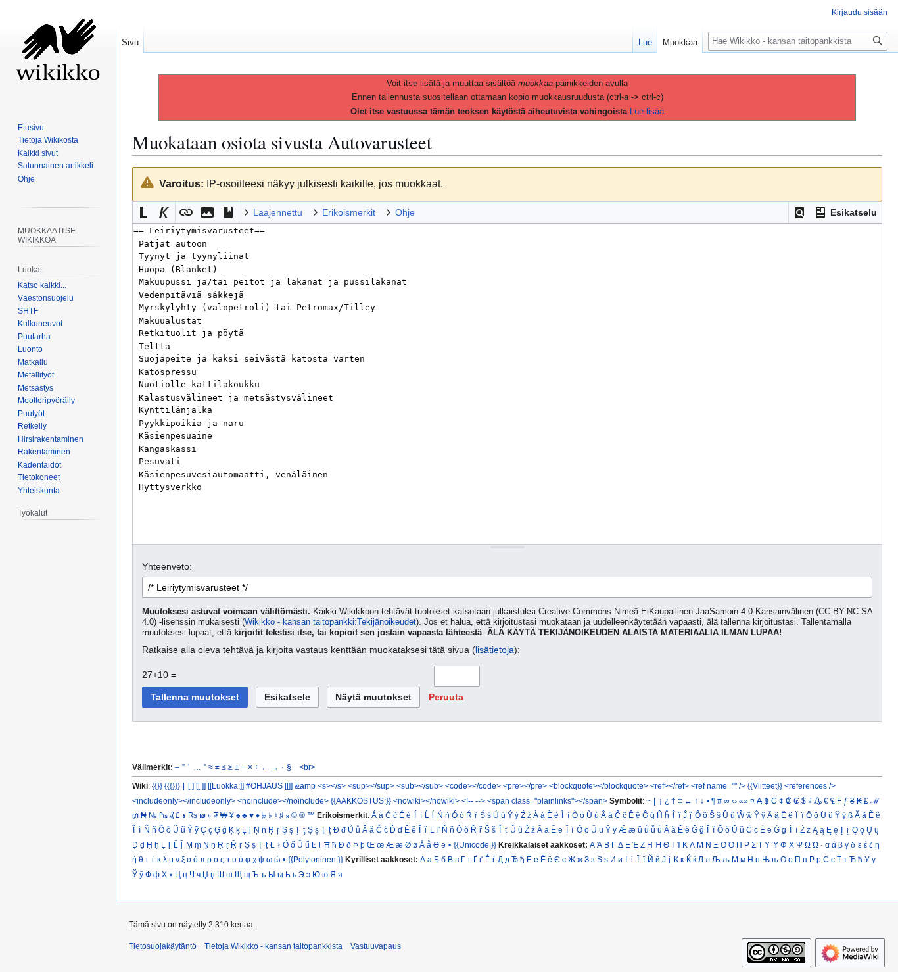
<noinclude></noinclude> (283, 800)
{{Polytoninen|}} (315, 859)
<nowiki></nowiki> (426, 800)
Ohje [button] (405, 212)
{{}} (157, 785)
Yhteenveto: (167, 566)
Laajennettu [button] (277, 212)
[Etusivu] (57, 52)
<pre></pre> (525, 785)
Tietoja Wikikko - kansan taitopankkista (273, 946)
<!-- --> (473, 800)
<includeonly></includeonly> (183, 800)
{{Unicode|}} (475, 844)
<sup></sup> (371, 785)
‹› (734, 800)
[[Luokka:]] (226, 785)
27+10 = (159, 674)
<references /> (810, 785)
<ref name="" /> (718, 785)
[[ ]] (201, 785)
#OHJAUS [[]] (269, 785)
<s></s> (332, 785)
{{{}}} (172, 785)
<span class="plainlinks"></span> (547, 800)
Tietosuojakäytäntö (163, 946)
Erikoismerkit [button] (348, 212)
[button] (799, 212)
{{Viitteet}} (764, 785)
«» (743, 800)
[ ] (191, 785)
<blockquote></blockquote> (598, 785)
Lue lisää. (648, 111)
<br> (307, 767)
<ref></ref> (669, 785)
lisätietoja (494, 649)
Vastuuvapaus (375, 946)
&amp (305, 785)
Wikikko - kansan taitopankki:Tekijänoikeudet (330, 622)
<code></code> (473, 785)
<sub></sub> (419, 785)
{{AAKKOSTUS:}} (361, 800)
